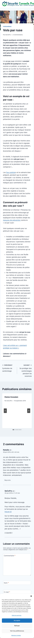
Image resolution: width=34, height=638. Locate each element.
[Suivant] (28, 410)
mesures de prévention (11, 220)
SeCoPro (8, 34)
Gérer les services (16, 615)
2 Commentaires (18, 34)
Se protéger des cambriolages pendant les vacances (26, 370)
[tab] (13, 429)
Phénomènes (7, 26)
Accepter (17, 620)
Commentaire (9, 556)
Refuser (17, 626)
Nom (6, 583)
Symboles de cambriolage (7, 368)
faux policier (10, 172)
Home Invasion (11, 397)
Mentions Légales (16, 635)
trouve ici (8, 512)
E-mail (7, 592)
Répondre (7, 480)
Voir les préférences (17, 631)
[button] (31, 596)
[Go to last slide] (5, 410)
